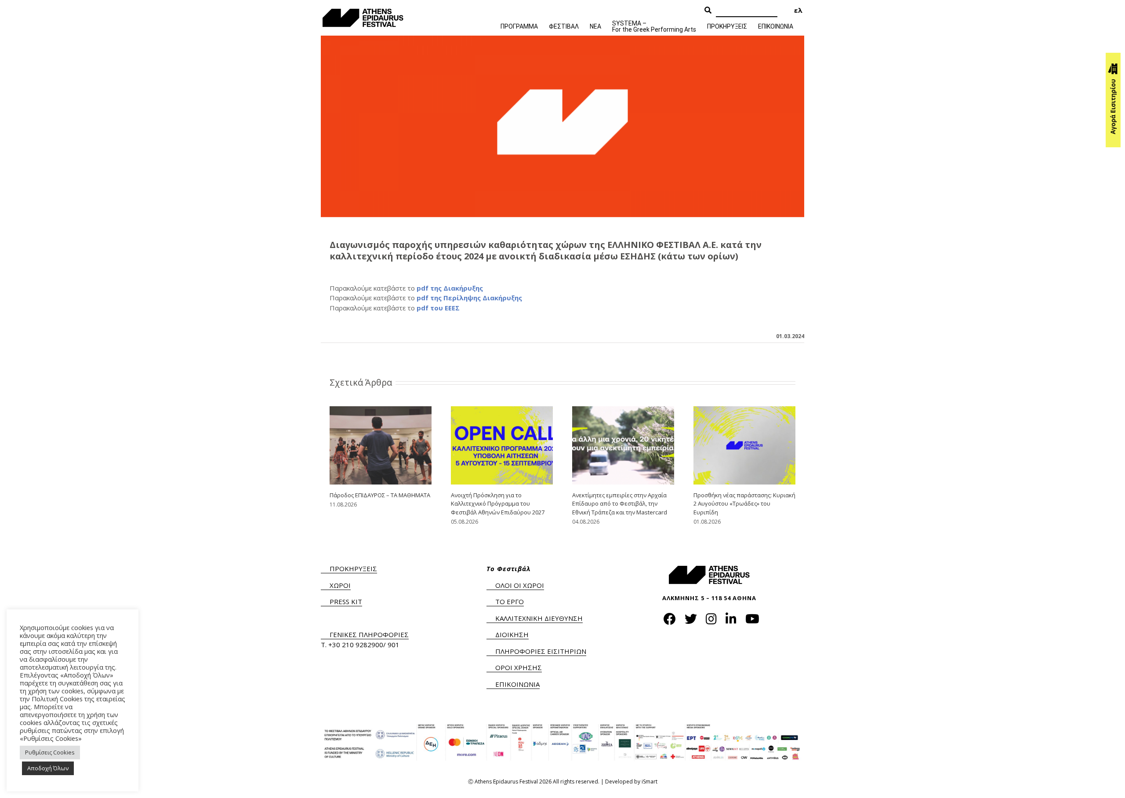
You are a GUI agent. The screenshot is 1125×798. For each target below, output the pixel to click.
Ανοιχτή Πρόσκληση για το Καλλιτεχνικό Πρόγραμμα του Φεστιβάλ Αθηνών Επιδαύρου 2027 (497, 503)
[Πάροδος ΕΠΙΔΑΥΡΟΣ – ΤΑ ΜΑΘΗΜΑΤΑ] (381, 444)
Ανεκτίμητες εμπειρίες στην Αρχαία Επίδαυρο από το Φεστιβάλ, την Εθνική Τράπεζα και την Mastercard (619, 503)
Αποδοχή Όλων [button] (48, 768)
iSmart (649, 781)
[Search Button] (708, 10)
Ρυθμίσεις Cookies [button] (50, 752)
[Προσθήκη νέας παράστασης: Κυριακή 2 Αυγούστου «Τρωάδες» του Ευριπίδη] (744, 444)
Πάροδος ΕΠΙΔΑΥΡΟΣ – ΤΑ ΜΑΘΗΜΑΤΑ (380, 495)
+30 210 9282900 (355, 644)
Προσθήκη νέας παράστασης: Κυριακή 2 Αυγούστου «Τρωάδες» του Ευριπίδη (744, 503)
